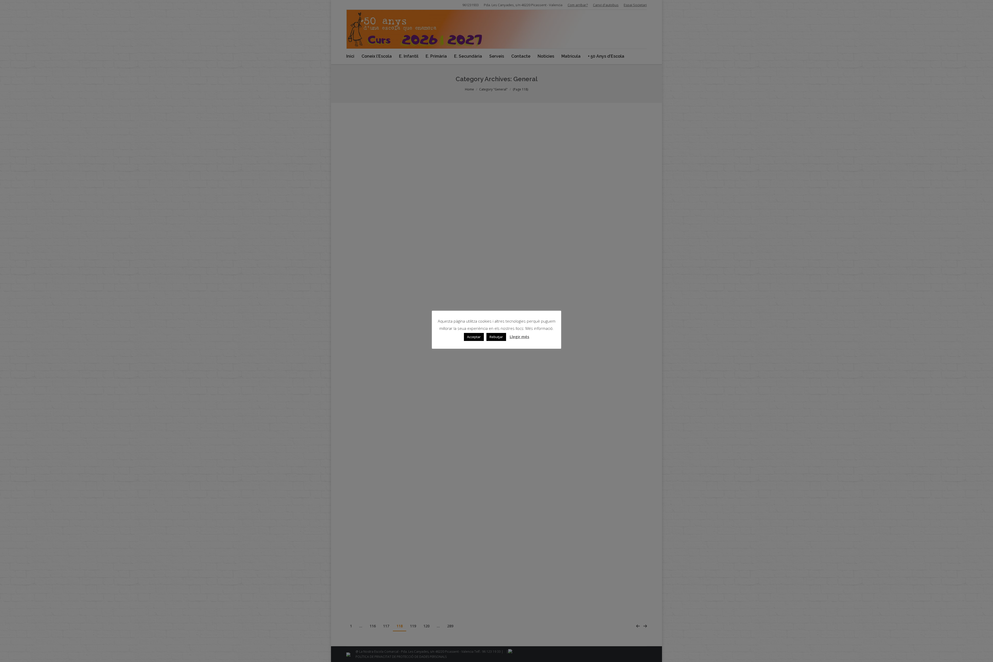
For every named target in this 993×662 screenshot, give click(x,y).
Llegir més (519, 336)
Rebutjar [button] (496, 336)
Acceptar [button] (474, 336)
